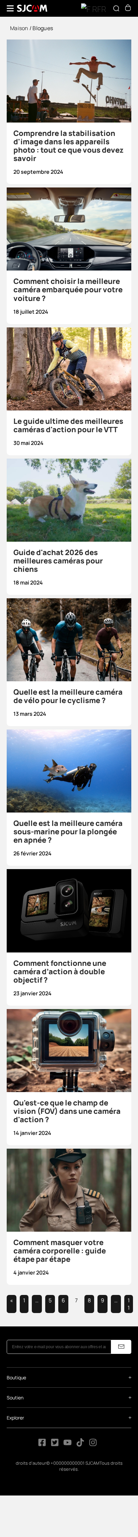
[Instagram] (93, 1444)
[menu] (10, 8)
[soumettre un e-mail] (121, 1347)
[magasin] (128, 9)
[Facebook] (42, 1444)
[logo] (32, 8)
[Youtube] (67, 1444)
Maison (19, 28)
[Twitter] (55, 1444)
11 (129, 1304)
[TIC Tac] (80, 1444)
